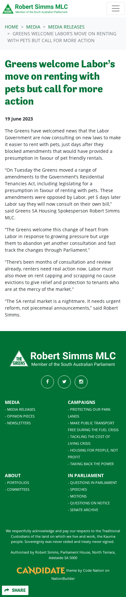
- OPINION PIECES (20, 416)
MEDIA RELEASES (66, 27)
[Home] (35, 8)
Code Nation (93, 570)
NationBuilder (63, 578)
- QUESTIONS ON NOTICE (89, 502)
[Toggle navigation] (116, 8)
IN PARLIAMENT (86, 475)
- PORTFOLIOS (17, 482)
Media (33, 27)
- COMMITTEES (17, 489)
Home (11, 27)
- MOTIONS (77, 496)
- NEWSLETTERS (18, 422)
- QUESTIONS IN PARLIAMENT (92, 482)
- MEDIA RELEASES (20, 409)
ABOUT (13, 475)
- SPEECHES (77, 489)
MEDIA (12, 402)
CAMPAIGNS (81, 402)
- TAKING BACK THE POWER (91, 463)
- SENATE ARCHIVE (83, 509)
